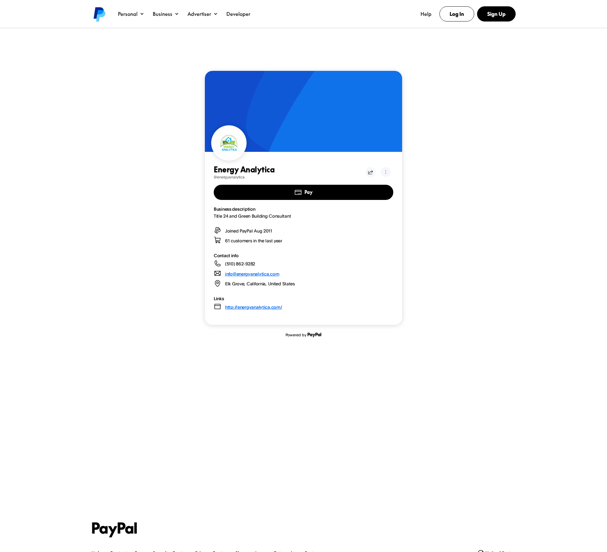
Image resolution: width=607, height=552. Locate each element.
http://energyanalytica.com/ (253, 307)
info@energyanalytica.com (252, 273)
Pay (308, 192)
